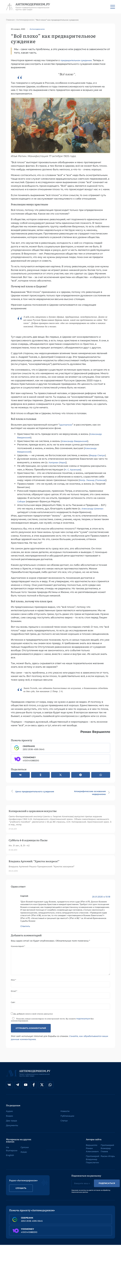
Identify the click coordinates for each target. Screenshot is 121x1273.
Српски (25, 1147)
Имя (13, 980)
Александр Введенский (74, 441)
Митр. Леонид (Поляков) (92, 480)
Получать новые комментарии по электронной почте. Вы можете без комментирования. (52, 1019)
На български (11, 1149)
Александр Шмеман (92, 508)
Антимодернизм (25, 19)
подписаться (83, 1018)
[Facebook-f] (33, 1084)
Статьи (64, 1120)
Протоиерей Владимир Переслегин (92, 1159)
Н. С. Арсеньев (72, 469)
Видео (9, 1116)
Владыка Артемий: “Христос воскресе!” (34, 861)
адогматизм (65, 424)
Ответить (25, 926)
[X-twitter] (42, 1084)
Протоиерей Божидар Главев (107, 1148)
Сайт (13, 1002)
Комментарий (18, 946)
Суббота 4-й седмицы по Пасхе (28, 840)
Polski (24, 1152)
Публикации (67, 1116)
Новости (64, 1111)
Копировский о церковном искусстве (33, 811)
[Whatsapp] (50, 1084)
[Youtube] (25, 1084)
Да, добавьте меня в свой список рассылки (33, 1014)
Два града (11, 1120)
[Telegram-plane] (17, 1084)
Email (14, 991)
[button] (20, 775)
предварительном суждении (76, 60)
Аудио (9, 1111)
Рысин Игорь (108, 1156)
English (10, 1155)
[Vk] (9, 1084)
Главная (10, 19)
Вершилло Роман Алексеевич (92, 1148)
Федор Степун (97, 455)
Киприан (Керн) (57, 462)
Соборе (21, 501)
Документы (12, 1125)
